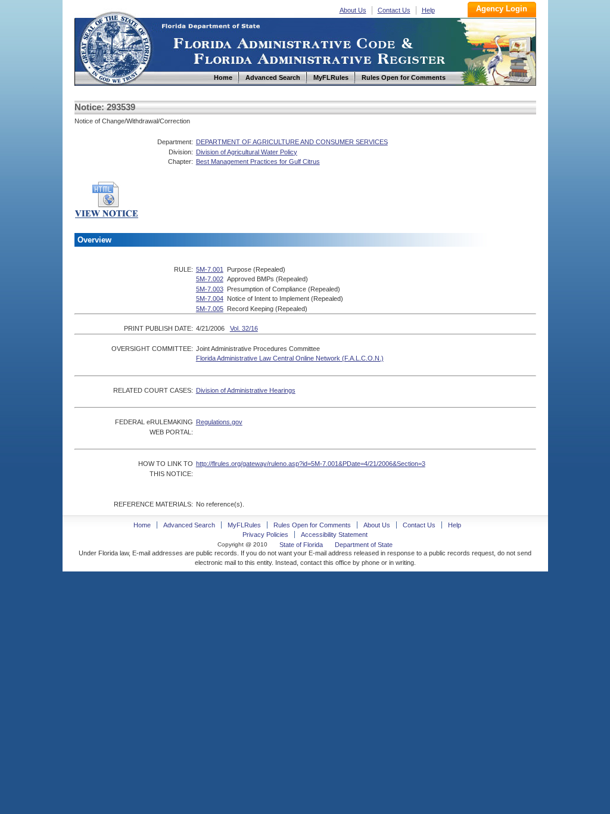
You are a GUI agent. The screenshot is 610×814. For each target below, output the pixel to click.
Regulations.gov (219, 421)
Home (115, 47)
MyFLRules (244, 525)
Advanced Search (189, 525)
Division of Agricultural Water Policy (246, 152)
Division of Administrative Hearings (245, 390)
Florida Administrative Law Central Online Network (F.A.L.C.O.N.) (290, 358)
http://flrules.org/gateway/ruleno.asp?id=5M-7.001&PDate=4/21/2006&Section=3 (310, 463)
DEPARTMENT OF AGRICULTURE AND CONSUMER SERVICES (292, 141)
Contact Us (394, 10)
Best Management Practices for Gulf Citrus (258, 161)
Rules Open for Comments (312, 525)
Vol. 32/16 (244, 328)
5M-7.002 (209, 278)
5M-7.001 (209, 269)
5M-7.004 (209, 298)
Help (428, 10)
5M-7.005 (209, 308)
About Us (353, 10)
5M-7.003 (209, 289)
